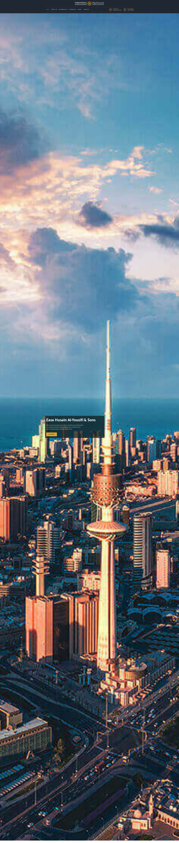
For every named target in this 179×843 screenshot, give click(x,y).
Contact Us (86, 9)
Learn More (51, 434)
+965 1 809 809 (130, 10)
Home (47, 9)
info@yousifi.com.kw (117, 10)
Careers (79, 9)
